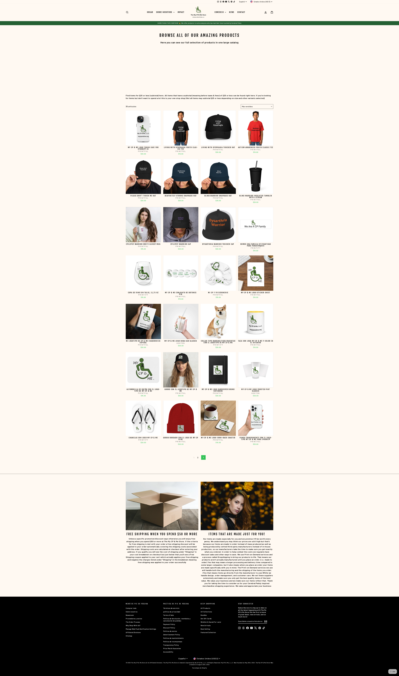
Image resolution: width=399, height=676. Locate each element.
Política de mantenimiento (173, 638)
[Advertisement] (188, 66)
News (231, 12)
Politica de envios (170, 631)
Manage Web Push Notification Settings (141, 629)
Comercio (219, 12)
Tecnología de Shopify (199, 668)
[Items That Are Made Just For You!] (237, 506)
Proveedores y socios (134, 619)
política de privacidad (171, 612)
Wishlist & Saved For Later (211, 622)
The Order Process (133, 622)
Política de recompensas (172, 642)
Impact (181, 12)
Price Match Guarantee (172, 648)
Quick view (143, 143)
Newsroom (130, 615)
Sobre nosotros (164, 12)
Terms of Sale (168, 615)
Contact (241, 12)
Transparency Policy (171, 645)
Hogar (150, 12)
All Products (205, 608)
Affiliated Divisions (133, 632)
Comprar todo (131, 608)
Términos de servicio (171, 608)
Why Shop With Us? (133, 625)
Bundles (204, 615)
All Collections (206, 612)
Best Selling (205, 629)
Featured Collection (208, 632)
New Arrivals (206, 625)
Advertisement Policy (171, 635)
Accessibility (168, 652)
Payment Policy (169, 624)
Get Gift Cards (206, 619)
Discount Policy (169, 628)
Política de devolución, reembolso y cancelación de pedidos (177, 620)
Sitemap (129, 636)
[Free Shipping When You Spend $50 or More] (162, 506)
